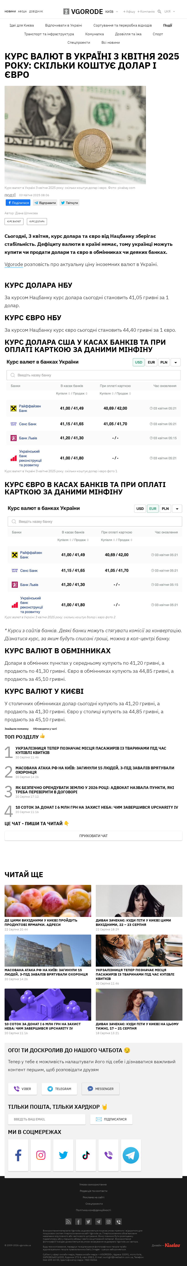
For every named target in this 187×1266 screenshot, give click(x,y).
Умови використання (92, 1184)
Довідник (36, 11)
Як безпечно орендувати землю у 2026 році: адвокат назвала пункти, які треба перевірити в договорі (95, 789)
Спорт (158, 34)
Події (167, 25)
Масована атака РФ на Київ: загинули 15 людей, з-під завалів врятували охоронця (95, 770)
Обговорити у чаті (45, 728)
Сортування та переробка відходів (123, 25)
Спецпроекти (79, 42)
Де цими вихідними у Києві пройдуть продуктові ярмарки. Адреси (41, 922)
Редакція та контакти (93, 1191)
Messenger (104, 1089)
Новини (10, 11)
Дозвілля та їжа (128, 34)
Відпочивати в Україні (63, 25)
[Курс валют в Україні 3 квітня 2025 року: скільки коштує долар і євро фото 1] (93, 413)
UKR (167, 11)
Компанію (147, 11)
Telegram (63, 1089)
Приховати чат (93, 835)
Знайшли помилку (17, 728)
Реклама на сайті (93, 1197)
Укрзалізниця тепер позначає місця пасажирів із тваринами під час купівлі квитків (91, 750)
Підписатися (115, 1119)
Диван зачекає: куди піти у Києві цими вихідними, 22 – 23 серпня (133, 922)
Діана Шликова (26, 213)
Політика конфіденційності (93, 1210)
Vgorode (14, 264)
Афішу (130, 11)
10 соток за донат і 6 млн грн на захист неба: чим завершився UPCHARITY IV (97, 807)
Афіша (22, 11)
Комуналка (94, 34)
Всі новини (110, 42)
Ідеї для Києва (22, 25)
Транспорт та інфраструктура (49, 34)
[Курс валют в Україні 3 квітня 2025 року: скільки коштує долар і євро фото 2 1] (93, 557)
